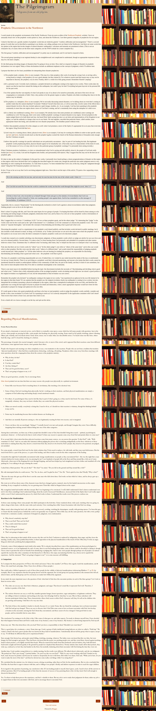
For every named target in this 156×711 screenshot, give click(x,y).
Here (27, 75)
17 (88, 570)
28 (92, 570)
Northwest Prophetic (75, 35)
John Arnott (5, 381)
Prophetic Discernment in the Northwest (22, 27)
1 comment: (7, 690)
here (28, 128)
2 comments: (7, 308)
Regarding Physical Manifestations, (19, 318)
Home (51, 701)
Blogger (54, 709)
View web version (51, 705)
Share (4, 312)
